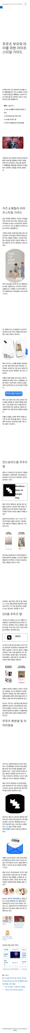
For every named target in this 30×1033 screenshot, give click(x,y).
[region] (15, 957)
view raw (25, 969)
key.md (5, 969)
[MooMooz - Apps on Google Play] (15, 492)
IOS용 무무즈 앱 (10, 978)
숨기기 (11, 105)
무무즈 (19, 978)
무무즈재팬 (6, 829)
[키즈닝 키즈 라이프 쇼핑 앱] (7, 919)
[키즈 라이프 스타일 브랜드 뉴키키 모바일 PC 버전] (7, 933)
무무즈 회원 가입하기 (13, 394)
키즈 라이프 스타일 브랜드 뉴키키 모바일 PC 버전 (7, 938)
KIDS (7, 975)
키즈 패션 (12, 984)
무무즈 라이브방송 (14, 898)
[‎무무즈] (15, 637)
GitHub (16, 969)
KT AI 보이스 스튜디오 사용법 (15, 987)
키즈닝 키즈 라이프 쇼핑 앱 (14, 990)
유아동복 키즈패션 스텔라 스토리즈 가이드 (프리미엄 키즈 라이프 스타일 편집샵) (19, 925)
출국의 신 (15, 962)
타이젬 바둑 (15, 949)
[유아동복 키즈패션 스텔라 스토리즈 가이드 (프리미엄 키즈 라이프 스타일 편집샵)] (19, 919)
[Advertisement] (15, 26)
